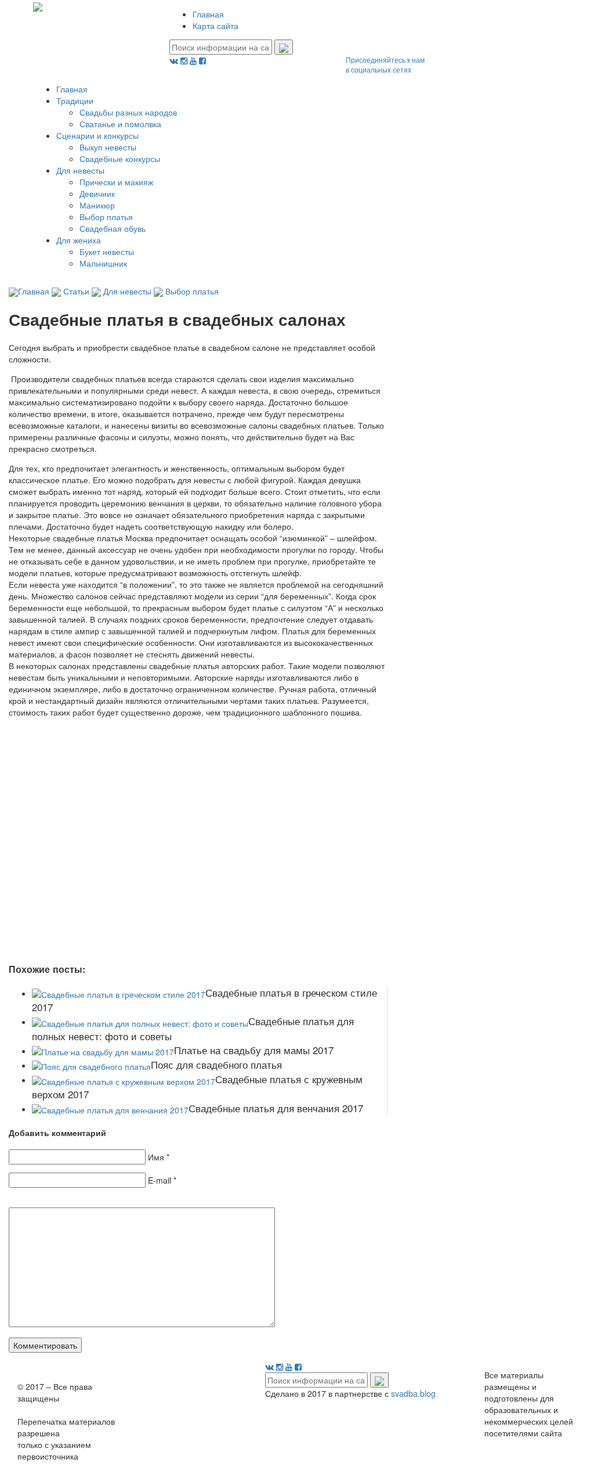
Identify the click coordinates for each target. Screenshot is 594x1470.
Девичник (97, 193)
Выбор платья (106, 216)
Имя (156, 1157)
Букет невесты (106, 251)
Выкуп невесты (107, 147)
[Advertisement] (177, 834)
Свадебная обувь (112, 228)
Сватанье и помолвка (120, 124)
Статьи (76, 291)
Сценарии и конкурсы (97, 135)
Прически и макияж (116, 182)
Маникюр (97, 205)
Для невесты (80, 170)
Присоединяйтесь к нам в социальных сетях (385, 64)
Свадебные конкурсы (119, 158)
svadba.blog (413, 1393)
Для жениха (78, 240)
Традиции (74, 100)
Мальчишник (103, 263)
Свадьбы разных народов (128, 112)
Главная (208, 14)
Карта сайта (215, 25)
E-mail (159, 1180)
